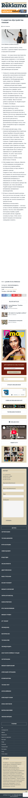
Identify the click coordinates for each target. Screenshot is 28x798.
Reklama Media (20, 766)
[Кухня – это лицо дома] (20, 449)
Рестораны (4, 749)
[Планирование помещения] (4, 322)
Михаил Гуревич (6, 614)
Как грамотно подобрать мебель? (17, 313)
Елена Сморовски (6, 704)
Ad (2, 727)
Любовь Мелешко (6, 716)
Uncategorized (4, 730)
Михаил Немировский (7, 665)
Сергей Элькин (5, 531)
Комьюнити (4, 734)
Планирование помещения (15, 320)
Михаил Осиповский (7, 589)
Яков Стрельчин (6, 576)
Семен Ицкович (6, 551)
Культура (3, 739)
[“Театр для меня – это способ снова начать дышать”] (20, 454)
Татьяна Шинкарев (13, 308)
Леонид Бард (5, 627)
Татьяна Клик (5, 640)
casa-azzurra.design (11, 289)
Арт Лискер (4, 621)
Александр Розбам (7, 697)
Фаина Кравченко (6, 602)
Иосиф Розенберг (6, 582)
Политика (3, 744)
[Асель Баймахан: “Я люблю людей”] (4, 307)
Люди (2, 742)
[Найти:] (14, 379)
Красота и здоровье (6, 737)
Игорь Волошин (6, 544)
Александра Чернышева (8, 672)
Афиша (3, 732)
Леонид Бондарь (6, 646)
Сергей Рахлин (5, 659)
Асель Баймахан (6, 26)
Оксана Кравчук (6, 563)
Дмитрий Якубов (6, 570)
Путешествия (4, 746)
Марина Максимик (6, 710)
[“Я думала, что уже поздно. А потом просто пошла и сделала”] (20, 459)
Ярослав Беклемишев (7, 608)
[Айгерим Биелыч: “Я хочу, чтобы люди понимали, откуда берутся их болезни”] (14, 449)
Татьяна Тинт (5, 684)
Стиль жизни (4, 753)
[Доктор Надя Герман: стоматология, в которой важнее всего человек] (14, 459)
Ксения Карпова (6, 678)
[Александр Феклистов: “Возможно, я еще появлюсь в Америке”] (7, 459)
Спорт (2, 751)
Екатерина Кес (5, 633)
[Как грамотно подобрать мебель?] (4, 314)
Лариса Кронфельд (7, 595)
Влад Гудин (4, 557)
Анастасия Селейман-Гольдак (10, 653)
